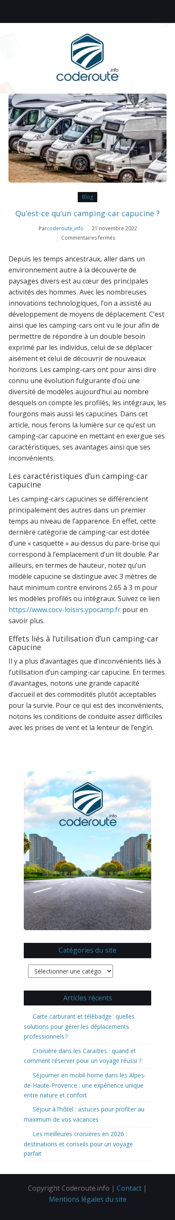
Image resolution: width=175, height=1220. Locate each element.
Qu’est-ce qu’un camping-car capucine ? (87, 213)
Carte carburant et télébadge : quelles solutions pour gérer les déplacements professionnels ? (79, 1026)
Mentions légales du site (88, 1199)
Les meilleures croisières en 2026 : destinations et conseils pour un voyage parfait (78, 1144)
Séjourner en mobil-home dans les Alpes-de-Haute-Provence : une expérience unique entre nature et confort (85, 1085)
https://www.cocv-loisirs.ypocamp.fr (64, 609)
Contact (129, 1188)
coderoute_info (65, 228)
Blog (87, 196)
